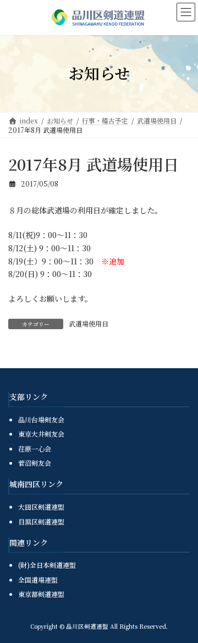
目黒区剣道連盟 (41, 521)
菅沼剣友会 (34, 462)
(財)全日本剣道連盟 (47, 564)
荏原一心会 (34, 448)
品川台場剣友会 (41, 419)
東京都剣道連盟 (41, 594)
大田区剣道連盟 (41, 506)
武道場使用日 (88, 323)
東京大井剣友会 (41, 433)
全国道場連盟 (38, 579)
